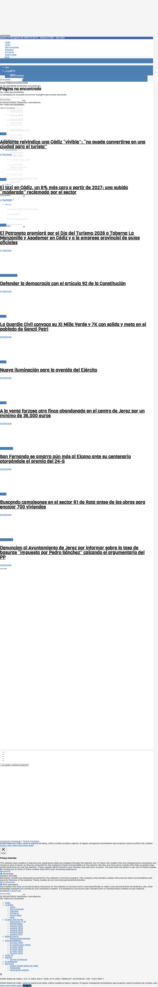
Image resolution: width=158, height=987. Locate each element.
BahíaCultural (11, 936)
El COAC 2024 (16, 949)
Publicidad (15, 182)
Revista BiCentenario (20, 938)
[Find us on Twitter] (1, 974)
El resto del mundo (11, 97)
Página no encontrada (17, 82)
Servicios (9, 963)
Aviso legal (10, 758)
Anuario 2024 (16, 928)
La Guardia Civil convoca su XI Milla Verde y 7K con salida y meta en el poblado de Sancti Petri (73, 326)
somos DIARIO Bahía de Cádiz (24, 178)
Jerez (12, 907)
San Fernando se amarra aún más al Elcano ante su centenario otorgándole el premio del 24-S (65, 458)
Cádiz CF (9, 955)
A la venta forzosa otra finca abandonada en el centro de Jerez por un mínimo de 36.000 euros (72, 413)
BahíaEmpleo (16, 923)
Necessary (8, 873)
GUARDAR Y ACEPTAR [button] (10, 890)
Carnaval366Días (11, 134)
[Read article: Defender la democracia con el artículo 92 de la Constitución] (74, 263)
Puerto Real (15, 915)
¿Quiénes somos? (13, 752)
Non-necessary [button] (7, 882)
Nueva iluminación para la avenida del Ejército (48, 370)
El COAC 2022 (16, 953)
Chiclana (14, 911)
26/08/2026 (6, 337)
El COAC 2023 (16, 152)
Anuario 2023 (16, 930)
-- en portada (6, 448)
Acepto (26, 985)
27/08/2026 (6, 154)
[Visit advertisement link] (6, 68)
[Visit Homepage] (25, 54)
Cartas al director (8, 275)
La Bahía (9, 905)
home (2, 82)
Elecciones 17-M (18, 921)
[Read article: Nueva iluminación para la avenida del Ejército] (74, 349)
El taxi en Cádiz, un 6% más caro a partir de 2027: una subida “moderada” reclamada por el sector (64, 189)
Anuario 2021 (16, 934)
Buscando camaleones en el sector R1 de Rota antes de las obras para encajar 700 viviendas (72, 504)
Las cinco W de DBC (14, 754)
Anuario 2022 (16, 932)
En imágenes (11, 961)
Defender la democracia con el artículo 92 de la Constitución (63, 283)
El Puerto (14, 913)
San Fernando (17, 909)
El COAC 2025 (16, 947)
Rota (12, 917)
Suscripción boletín (19, 970)
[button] (14, 765)
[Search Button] (24, 226)
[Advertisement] (74, 17)
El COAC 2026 (16, 137)
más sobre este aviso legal (20, 845)
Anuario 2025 (16, 108)
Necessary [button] (5, 871)
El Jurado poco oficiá (20, 944)
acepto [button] (3, 845)
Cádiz (7, 902)
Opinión (8, 957)
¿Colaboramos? (12, 760)
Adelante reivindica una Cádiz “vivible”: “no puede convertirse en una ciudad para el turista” (72, 144)
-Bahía (3, 133)
